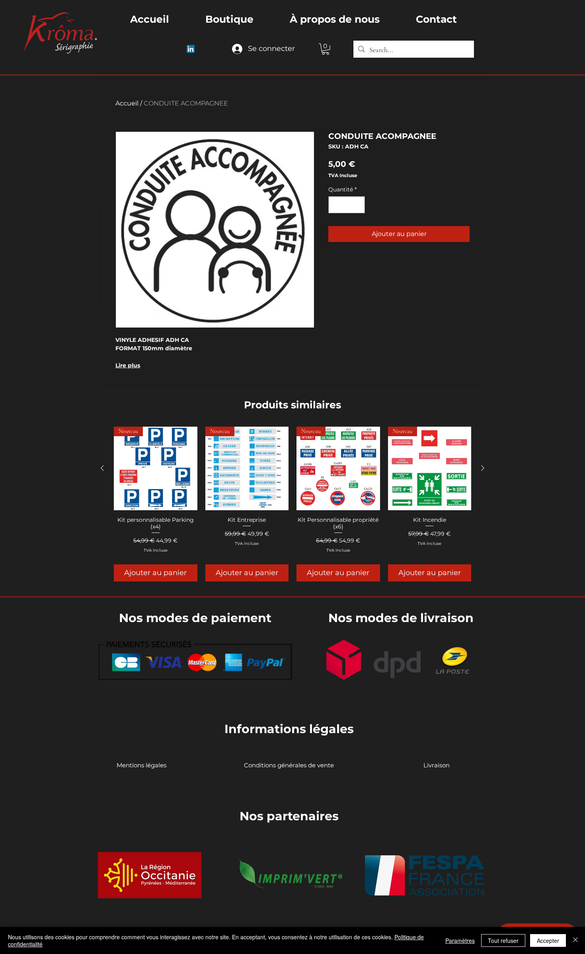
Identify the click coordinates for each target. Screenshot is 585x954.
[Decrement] (336, 205)
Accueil (126, 103)
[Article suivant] (483, 468)
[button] (325, 49)
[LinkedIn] (191, 49)
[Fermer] (575, 940)
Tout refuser (503, 940)
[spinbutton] (346, 205)
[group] (293, 503)
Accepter (548, 940)
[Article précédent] (102, 468)
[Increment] (357, 205)
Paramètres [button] (460, 940)
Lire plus (127, 365)
